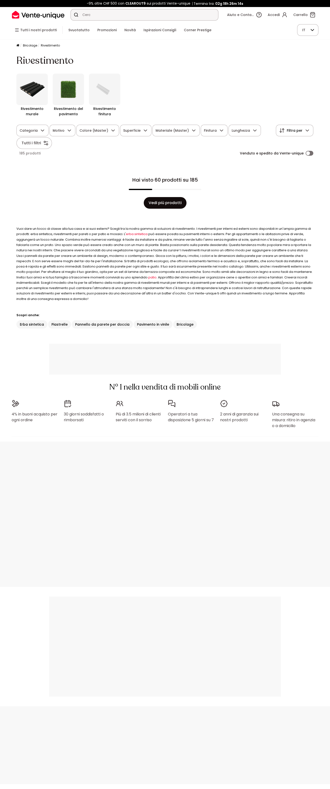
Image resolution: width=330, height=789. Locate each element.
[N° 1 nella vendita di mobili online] (38, 14)
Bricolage (30, 45)
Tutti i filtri (31, 143)
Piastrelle (59, 324)
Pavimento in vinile (153, 324)
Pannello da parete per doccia (102, 324)
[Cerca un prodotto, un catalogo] (76, 14)
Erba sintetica (32, 324)
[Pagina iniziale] (17, 45)
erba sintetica (137, 234)
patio (152, 277)
